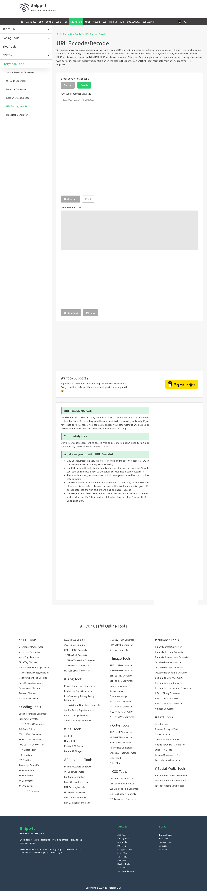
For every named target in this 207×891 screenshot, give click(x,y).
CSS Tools (119, 771)
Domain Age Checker (29, 688)
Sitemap (163, 849)
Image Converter (118, 685)
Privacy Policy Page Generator (79, 685)
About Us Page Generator (77, 715)
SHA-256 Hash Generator (77, 802)
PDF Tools (74, 729)
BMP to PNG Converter (121, 675)
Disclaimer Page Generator (78, 691)
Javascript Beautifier (29, 765)
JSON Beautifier (27, 770)
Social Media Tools (172, 768)
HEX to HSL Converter (121, 747)
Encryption (76, 21)
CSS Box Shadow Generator (123, 793)
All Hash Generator (119, 650)
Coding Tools (31, 706)
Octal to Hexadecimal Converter (171, 672)
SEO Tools (28, 640)
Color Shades (116, 757)
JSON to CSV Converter (30, 739)
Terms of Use (165, 842)
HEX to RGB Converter (121, 737)
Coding (49, 21)
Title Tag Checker (28, 662)
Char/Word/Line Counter (167, 739)
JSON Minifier (26, 775)
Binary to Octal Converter (168, 646)
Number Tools (168, 640)
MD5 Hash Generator (17, 114)
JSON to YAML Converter (77, 665)
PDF (65, 21)
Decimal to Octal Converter (169, 682)
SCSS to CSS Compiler (75, 644)
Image (87, 21)
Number (113, 21)
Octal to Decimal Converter (169, 667)
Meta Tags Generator (30, 651)
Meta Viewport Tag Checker (33, 677)
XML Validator (26, 785)
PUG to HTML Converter (31, 744)
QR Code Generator (16, 80)
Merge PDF (69, 740)
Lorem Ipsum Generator (167, 760)
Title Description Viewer (31, 682)
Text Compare (162, 723)
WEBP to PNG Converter (122, 716)
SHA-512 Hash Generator (122, 639)
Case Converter (163, 734)
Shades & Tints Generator (123, 752)
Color (96, 21)
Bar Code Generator (16, 89)
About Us (163, 845)
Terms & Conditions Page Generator (82, 705)
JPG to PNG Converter (121, 670)
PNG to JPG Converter (121, 665)
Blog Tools (75, 679)
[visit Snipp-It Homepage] (24, 7)
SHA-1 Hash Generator (75, 797)
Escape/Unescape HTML (167, 754)
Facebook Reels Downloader (169, 785)
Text (122, 21)
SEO (41, 21)
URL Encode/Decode (16, 106)
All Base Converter (164, 708)
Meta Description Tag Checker (34, 667)
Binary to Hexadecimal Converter (172, 657)
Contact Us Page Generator (78, 720)
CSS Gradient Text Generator (124, 788)
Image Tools (121, 658)
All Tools (31, 21)
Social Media (133, 21)
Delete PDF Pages (73, 751)
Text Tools (165, 717)
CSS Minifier (25, 760)
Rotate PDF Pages (73, 746)
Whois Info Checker (29, 698)
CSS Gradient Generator (122, 783)
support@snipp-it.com (57, 849)
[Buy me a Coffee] (179, 21)
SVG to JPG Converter (121, 706)
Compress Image (118, 696)
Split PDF (69, 735)
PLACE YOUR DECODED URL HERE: (76, 93)
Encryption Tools (72, 34)
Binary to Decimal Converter (169, 651)
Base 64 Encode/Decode (18, 97)
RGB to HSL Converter (121, 742)
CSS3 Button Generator (122, 778)
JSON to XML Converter (76, 655)
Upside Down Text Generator (170, 744)
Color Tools (120, 725)
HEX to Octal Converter (167, 698)
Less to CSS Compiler (29, 790)
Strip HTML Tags (163, 749)
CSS (104, 21)
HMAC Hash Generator (121, 644)
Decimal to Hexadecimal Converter (173, 688)
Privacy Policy (165, 835)
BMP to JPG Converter (121, 680)
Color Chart (116, 763)
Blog (58, 21)
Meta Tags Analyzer (29, 657)
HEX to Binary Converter (167, 693)
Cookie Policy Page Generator (79, 710)
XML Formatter (26, 780)
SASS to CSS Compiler (75, 639)
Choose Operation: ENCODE (75, 78)
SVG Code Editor (27, 729)
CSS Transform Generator (123, 799)
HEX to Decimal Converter (168, 703)
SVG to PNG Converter (121, 701)
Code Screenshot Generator (33, 713)
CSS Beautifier (26, 754)
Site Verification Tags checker (34, 672)
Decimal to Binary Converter (169, 677)
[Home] (57, 34)
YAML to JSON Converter (77, 670)
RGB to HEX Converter (121, 732)
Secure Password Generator (20, 72)
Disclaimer (164, 838)
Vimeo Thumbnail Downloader (171, 780)
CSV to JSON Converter (30, 734)
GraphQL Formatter (29, 718)
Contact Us (148, 21)
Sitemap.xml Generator (31, 646)
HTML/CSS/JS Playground (32, 723)
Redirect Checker (27, 693)
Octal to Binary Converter (168, 662)
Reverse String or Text (166, 729)
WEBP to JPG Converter (122, 711)
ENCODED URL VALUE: (71, 207)
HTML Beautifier (27, 749)
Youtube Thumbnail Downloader (171, 775)
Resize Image (117, 691)
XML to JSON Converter (76, 650)
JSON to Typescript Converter (79, 660)
